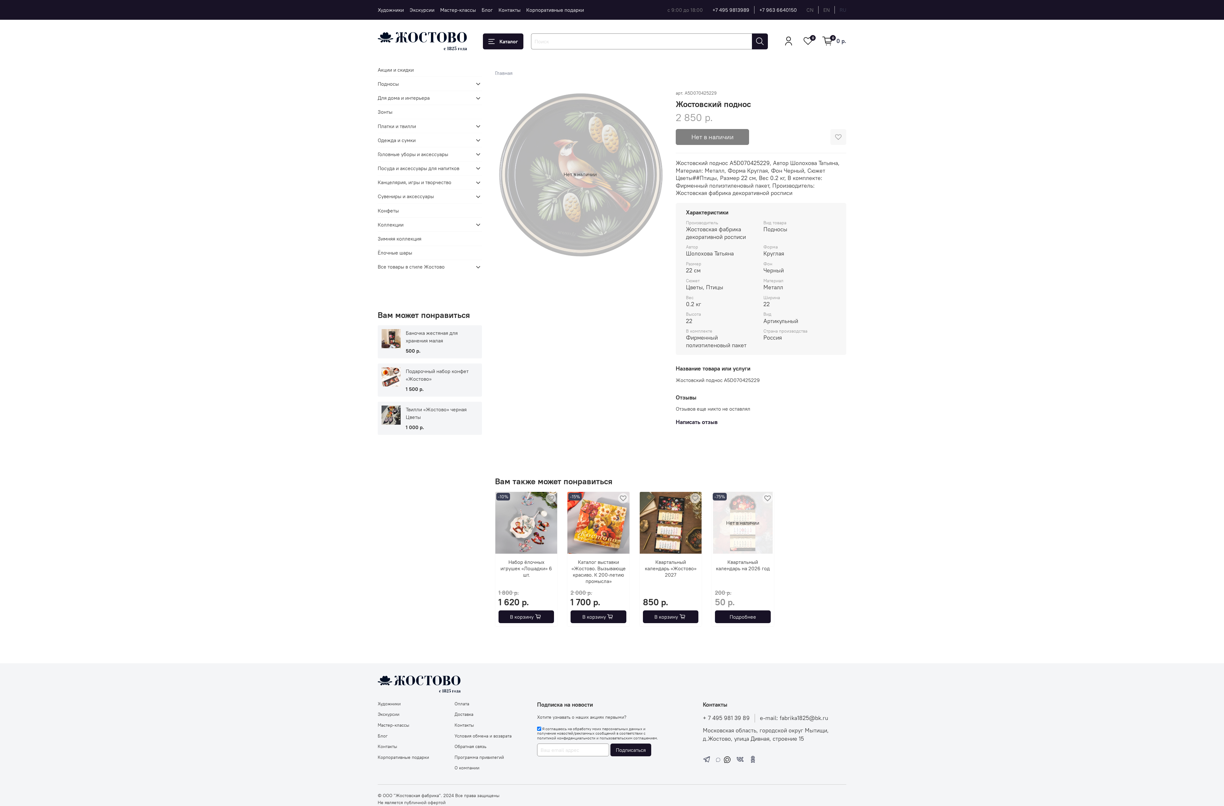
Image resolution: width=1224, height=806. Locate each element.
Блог (487, 10)
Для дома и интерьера (404, 98)
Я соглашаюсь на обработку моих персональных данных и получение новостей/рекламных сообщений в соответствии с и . (597, 733)
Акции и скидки (396, 70)
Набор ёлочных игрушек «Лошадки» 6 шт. (526, 568)
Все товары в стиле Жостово (411, 267)
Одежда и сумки (397, 140)
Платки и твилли (397, 126)
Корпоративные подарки (555, 10)
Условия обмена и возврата (483, 736)
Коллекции (391, 224)
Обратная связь (470, 746)
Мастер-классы (458, 10)
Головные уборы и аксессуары (413, 154)
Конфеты (388, 210)
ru (843, 10)
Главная (504, 73)
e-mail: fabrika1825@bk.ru (794, 718)
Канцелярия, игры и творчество (414, 182)
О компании (467, 768)
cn (809, 10)
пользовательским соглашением (628, 738)
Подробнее (742, 617)
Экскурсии (422, 10)
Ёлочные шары (395, 253)
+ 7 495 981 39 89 (726, 718)
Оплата (462, 704)
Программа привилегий (479, 757)
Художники (391, 10)
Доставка (464, 714)
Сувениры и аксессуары (406, 196)
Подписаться (631, 750)
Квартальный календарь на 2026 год (742, 565)
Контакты (510, 10)
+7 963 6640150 (778, 10)
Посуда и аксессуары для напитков (418, 168)
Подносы (388, 84)
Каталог (508, 41)
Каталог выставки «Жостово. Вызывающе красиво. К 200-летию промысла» (598, 572)
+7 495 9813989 (730, 10)
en (826, 10)
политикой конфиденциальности (566, 738)
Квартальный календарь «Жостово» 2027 (670, 568)
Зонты (385, 112)
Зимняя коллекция (399, 238)
